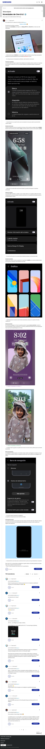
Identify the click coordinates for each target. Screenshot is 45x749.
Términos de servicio (5, 738)
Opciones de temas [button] (40, 11)
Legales (2, 742)
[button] (40, 20)
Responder (35, 587)
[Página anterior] (19, 730)
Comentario (38, 568)
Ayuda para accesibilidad (6, 736)
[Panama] (7, 2)
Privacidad (3, 740)
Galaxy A (24, 22)
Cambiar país (9, 745)
